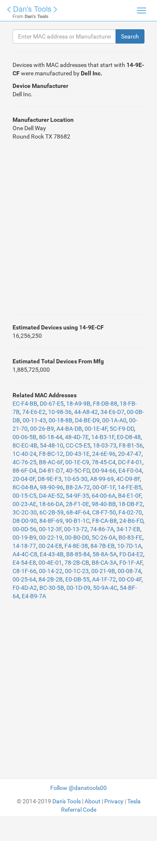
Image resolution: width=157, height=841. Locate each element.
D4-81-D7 (51, 470)
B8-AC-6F (51, 462)
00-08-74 (129, 571)
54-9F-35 (77, 495)
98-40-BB (104, 504)
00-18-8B (60, 420)
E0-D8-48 (129, 437)
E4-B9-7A (34, 596)
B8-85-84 (78, 554)
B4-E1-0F (129, 495)
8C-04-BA (25, 487)
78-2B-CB (76, 562)
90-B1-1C (77, 520)
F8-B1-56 (131, 445)
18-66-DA (51, 504)
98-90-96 (51, 487)
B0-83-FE (130, 537)
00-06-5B (24, 437)
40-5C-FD (78, 470)
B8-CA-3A (104, 562)
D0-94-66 (104, 470)
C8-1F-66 (24, 571)
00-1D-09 (78, 587)
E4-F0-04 (130, 470)
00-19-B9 (24, 537)
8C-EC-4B (25, 445)
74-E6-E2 (34, 412)
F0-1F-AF (130, 562)
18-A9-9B (78, 403)
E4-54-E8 (24, 562)
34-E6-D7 (112, 412)
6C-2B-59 (51, 512)
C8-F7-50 (104, 512)
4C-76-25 (24, 462)
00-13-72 (76, 529)
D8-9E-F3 (50, 479)
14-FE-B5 (130, 487)
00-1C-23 (77, 571)
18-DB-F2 (130, 504)
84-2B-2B (51, 579)
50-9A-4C (105, 587)
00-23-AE (24, 504)
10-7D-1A (129, 546)
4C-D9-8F (128, 479)
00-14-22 (50, 571)
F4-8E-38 (76, 546)
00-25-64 (24, 579)
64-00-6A (104, 495)
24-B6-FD (131, 520)
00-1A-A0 (114, 420)
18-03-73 (104, 445)
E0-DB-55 (77, 579)
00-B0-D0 (77, 537)
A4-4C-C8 (25, 554)
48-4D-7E (77, 437)
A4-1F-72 (104, 579)
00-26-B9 (42, 428)
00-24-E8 (50, 546)
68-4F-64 (78, 512)
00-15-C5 (24, 495)
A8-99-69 (102, 479)
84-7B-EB (102, 546)
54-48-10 (51, 445)
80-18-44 (50, 437)
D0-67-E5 (52, 403)
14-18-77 (24, 546)
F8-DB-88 (105, 403)
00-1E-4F (96, 428)
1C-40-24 (24, 453)
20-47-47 (130, 453)
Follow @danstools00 (78, 787)
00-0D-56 (24, 529)
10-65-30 (76, 479)
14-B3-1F (102, 437)
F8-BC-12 (51, 453)
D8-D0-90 (25, 520)
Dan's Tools (32, 8)
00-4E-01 (50, 562)
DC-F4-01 (130, 462)
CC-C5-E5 (78, 445)
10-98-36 (60, 412)
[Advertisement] (78, 227)
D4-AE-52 (51, 495)
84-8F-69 (51, 520)
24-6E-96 (104, 453)
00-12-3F (50, 529)
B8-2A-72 (78, 487)
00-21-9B (103, 571)
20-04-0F (24, 479)
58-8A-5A (105, 554)
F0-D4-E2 (131, 554)
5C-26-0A (104, 537)
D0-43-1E (78, 453)
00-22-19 (50, 537)
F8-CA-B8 (104, 520)
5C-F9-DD (122, 428)
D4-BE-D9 (87, 420)
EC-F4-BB (25, 403)
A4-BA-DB (69, 428)
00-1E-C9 (77, 462)
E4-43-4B (52, 554)
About (92, 801)
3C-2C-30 (25, 512)
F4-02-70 (130, 512)
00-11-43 (34, 420)
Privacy (114, 801)
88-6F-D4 (24, 470)
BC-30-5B (51, 587)
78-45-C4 (104, 462)
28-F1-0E (77, 504)
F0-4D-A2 (25, 587)
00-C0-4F (130, 579)
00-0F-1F (104, 487)
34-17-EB (128, 529)
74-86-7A (102, 529)
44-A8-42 (86, 412)
